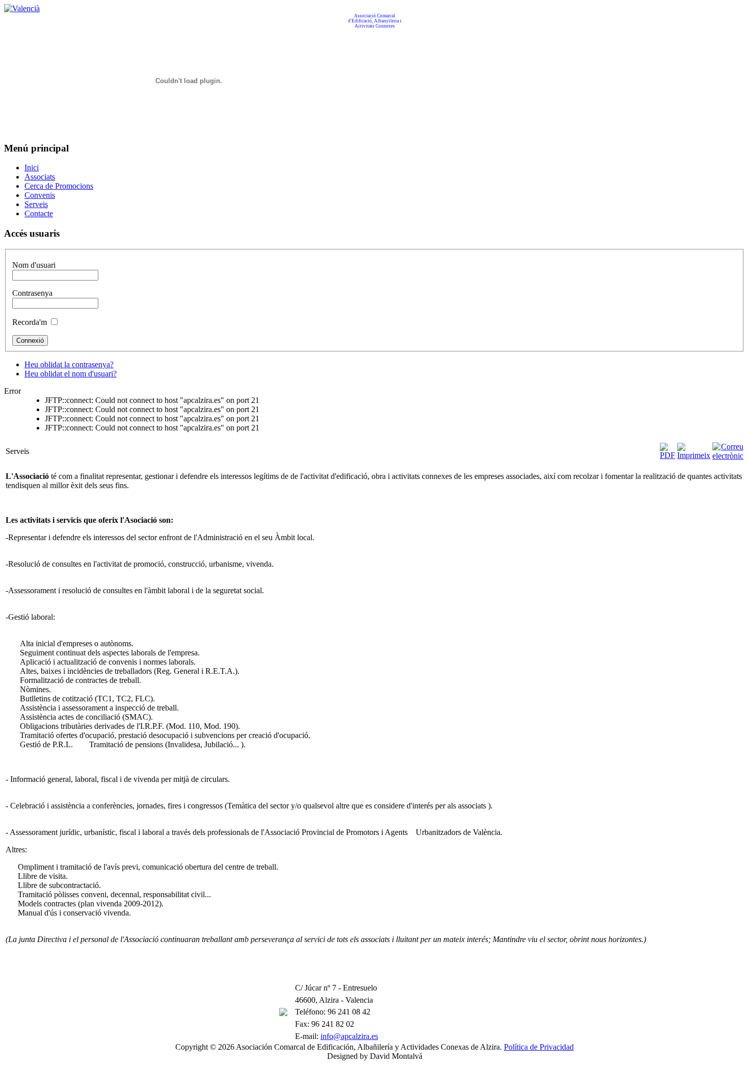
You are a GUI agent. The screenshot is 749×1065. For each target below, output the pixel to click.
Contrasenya (32, 293)
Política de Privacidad (539, 1047)
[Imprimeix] (693, 455)
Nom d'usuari (34, 265)
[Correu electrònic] (727, 455)
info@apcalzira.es (349, 1036)
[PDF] (667, 455)
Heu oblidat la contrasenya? (69, 364)
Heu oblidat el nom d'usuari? (70, 373)
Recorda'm (29, 322)
